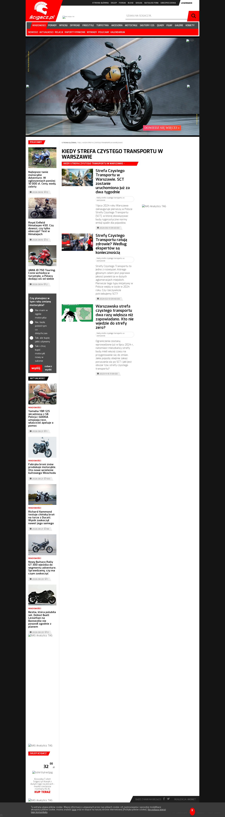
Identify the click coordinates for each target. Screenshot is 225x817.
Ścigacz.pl (41, 10)
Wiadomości (34, 407)
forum (122, 3)
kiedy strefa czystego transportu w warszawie (102, 143)
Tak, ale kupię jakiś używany (42, 339)
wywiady (92, 32)
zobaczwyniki (48, 368)
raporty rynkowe (75, 32)
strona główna (100, 3)
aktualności (46, 32)
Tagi (79, 143)
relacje (59, 32)
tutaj (74, 809)
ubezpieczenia (168, 3)
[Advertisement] (168, 184)
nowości (33, 32)
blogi (130, 3)
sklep (114, 3)
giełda (139, 3)
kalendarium (118, 32)
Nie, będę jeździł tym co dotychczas (41, 328)
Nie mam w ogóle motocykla (41, 314)
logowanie (186, 3)
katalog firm (151, 3)
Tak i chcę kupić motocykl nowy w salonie (40, 353)
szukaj (194, 16)
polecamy (103, 32)
